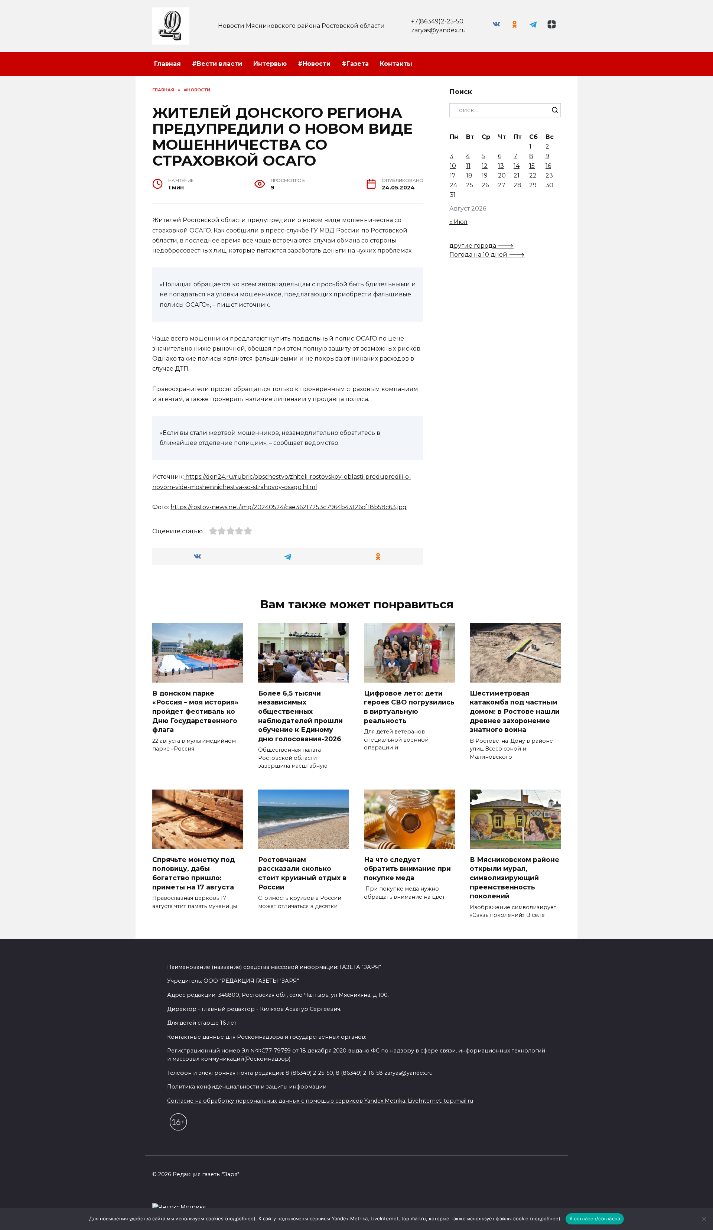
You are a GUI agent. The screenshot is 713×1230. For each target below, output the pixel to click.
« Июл (458, 221)
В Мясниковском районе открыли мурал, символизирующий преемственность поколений (514, 877)
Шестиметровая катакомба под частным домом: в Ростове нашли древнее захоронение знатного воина (515, 711)
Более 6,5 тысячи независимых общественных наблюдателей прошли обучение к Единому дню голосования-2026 (300, 715)
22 (533, 175)
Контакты (396, 63)
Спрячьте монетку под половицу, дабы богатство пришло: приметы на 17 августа (193, 873)
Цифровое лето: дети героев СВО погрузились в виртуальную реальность (409, 706)
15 (532, 165)
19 (485, 175)
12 (485, 165)
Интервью (270, 63)
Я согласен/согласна (595, 1218)
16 (548, 165)
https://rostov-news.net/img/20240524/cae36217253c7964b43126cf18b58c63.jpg (288, 507)
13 (501, 165)
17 (453, 175)
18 (469, 175)
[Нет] (703, 1219)
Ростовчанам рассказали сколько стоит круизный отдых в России (302, 873)
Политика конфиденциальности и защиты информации (246, 1086)
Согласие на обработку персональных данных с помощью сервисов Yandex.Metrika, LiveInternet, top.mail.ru (320, 1100)
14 (517, 165)
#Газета (355, 63)
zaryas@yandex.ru (438, 30)
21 (517, 175)
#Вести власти (217, 63)
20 (502, 175)
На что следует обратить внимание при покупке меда (407, 868)
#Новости (314, 63)
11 (468, 165)
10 (453, 165)
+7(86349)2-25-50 (437, 21)
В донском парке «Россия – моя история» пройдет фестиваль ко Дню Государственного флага (195, 711)
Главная (167, 63)
